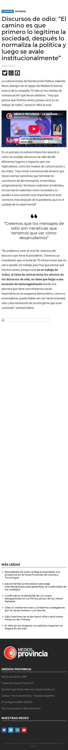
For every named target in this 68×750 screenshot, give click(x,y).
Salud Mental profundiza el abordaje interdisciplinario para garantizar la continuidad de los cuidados (35, 586)
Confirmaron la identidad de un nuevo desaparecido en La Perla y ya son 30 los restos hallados (34, 598)
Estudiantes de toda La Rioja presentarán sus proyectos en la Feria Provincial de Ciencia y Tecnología (32, 574)
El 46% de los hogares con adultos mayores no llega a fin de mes (34, 627)
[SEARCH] (65, 2)
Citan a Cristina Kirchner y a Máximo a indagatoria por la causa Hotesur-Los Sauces (35, 609)
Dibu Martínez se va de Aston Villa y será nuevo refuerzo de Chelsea (34, 618)
